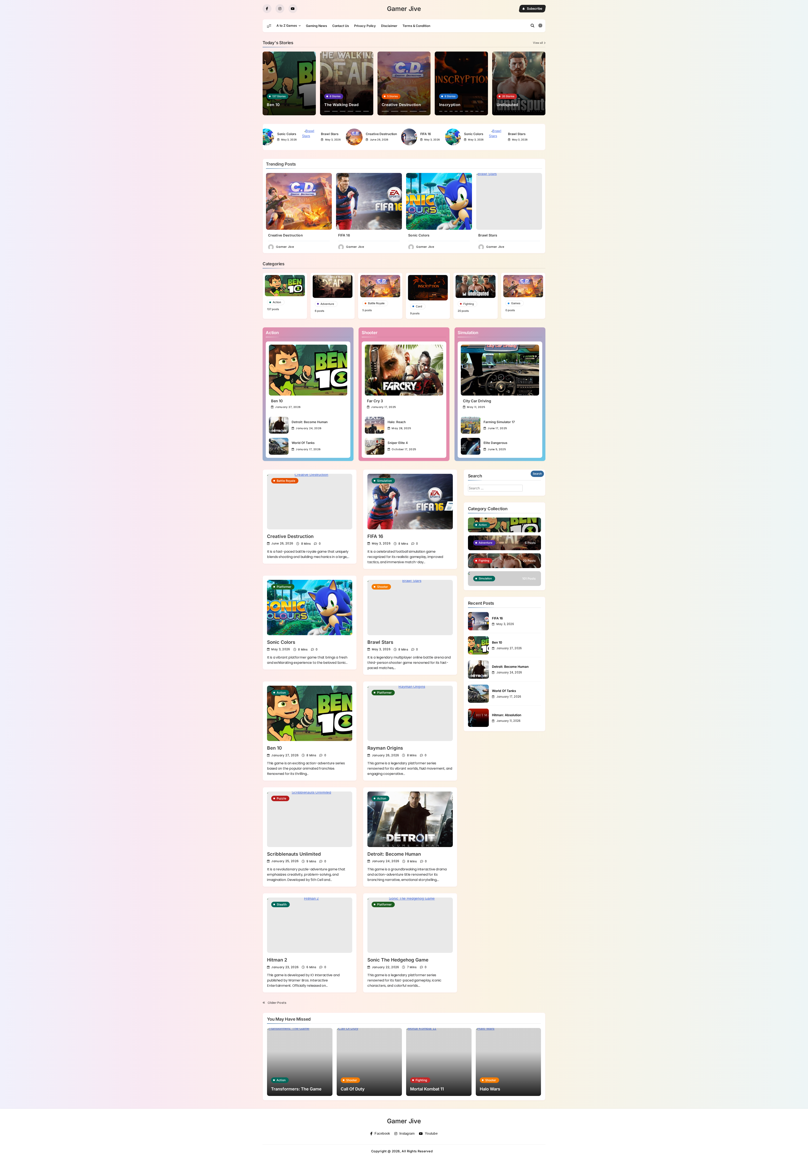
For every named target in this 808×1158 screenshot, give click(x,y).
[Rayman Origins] (410, 713)
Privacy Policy (365, 26)
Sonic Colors (441, 134)
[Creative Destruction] (322, 137)
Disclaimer (389, 26)
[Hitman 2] (309, 925)
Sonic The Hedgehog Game (397, 960)
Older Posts (277, 1002)
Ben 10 (277, 401)
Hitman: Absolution (506, 715)
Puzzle (281, 798)
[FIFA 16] (377, 137)
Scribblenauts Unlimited (294, 854)
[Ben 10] (308, 370)
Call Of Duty (353, 1089)
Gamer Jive (404, 8)
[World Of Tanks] (278, 446)
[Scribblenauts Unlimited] (309, 819)
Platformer (284, 586)
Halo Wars (490, 1089)
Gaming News (316, 26)
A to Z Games (286, 26)
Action (281, 692)
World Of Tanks (303, 443)
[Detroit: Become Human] (278, 425)
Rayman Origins (385, 748)
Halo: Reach (397, 422)
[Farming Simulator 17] (470, 425)
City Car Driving (477, 401)
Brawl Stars (297, 134)
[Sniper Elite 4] (374, 446)
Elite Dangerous (495, 443)
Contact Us (340, 26)
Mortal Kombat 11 (427, 1089)
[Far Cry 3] (404, 370)
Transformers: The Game (296, 1089)
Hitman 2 (277, 960)
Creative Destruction (349, 134)
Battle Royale (286, 480)
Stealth (282, 904)
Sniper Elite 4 (398, 443)
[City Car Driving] (500, 370)
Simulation (384, 480)
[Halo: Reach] (374, 425)
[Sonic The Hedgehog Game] (410, 925)
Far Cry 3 (375, 401)
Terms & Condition (416, 26)
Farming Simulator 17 (499, 422)
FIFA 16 (393, 134)
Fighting (421, 1080)
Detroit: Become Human (310, 422)
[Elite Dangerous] (470, 446)
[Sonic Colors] (421, 137)
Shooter (382, 586)
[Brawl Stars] (278, 137)
